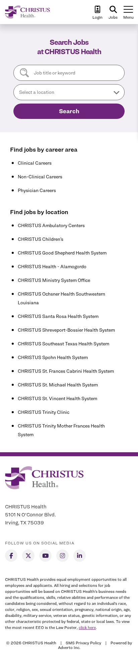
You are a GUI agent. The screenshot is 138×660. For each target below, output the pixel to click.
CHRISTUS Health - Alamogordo (52, 266)
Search (69, 111)
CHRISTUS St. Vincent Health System (57, 398)
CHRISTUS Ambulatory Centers (51, 225)
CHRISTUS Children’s (40, 239)
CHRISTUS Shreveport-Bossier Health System (66, 330)
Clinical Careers (35, 163)
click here (87, 627)
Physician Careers (37, 190)
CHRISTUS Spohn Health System (53, 357)
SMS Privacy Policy (83, 642)
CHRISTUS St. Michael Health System (58, 384)
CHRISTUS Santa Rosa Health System (58, 316)
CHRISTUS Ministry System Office (54, 280)
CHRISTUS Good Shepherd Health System (62, 253)
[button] (69, 92)
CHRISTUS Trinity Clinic (43, 412)
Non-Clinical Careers (40, 176)
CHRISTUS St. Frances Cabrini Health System (66, 371)
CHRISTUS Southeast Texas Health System (63, 343)
